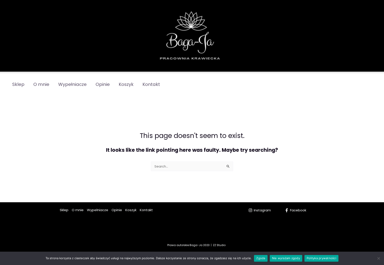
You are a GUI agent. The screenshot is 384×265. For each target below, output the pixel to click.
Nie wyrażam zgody (286, 258)
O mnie (41, 84)
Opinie (103, 84)
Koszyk (126, 84)
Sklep (18, 84)
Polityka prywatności (321, 258)
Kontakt (151, 84)
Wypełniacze (72, 84)
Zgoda (260, 258)
